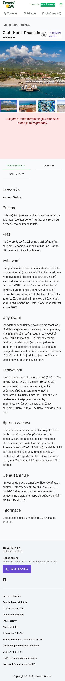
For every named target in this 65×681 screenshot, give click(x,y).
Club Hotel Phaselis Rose (27, 32)
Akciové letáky (10, 621)
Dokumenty (16, 168)
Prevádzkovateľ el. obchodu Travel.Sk (22, 633)
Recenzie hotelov (12, 590)
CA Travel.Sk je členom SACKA (19, 658)
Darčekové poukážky (14, 602)
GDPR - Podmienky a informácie (20, 652)
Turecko (7, 24)
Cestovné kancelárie (13, 608)
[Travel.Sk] (10, 4)
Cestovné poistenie (13, 646)
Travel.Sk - (42, 5)
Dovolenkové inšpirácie (15, 596)
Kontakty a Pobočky (13, 627)
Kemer (16, 24)
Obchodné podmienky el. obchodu (21, 639)
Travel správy (10, 615)
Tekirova (25, 24)
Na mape (49, 159)
